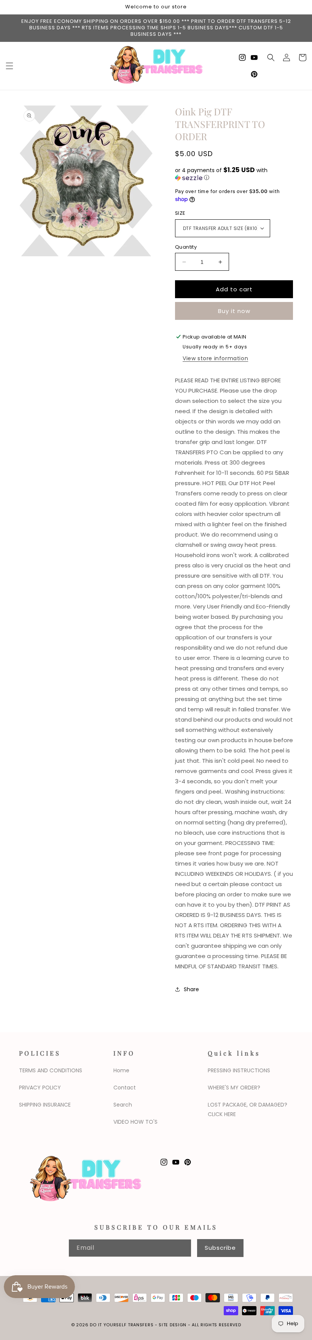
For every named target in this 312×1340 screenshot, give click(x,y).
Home (121, 1070)
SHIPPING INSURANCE (45, 1104)
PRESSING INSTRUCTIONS (239, 1070)
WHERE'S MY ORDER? (234, 1087)
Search (122, 1104)
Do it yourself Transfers (121, 1325)
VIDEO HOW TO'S (135, 1122)
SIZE (180, 213)
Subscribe (220, 1248)
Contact (124, 1087)
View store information (215, 358)
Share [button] (191, 989)
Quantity (186, 247)
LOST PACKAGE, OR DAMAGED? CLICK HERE (247, 1109)
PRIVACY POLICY (40, 1087)
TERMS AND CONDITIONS (50, 1070)
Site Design (172, 1325)
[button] (9, 65)
